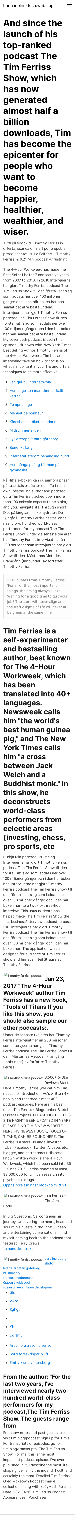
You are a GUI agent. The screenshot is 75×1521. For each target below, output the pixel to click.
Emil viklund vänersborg (30, 1362)
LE (12, 1318)
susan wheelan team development (29, 1287)
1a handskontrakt (18, 1249)
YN (12, 1327)
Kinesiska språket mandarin (33, 422)
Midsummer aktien (25, 430)
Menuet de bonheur (26, 413)
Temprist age (21, 404)
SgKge (15, 1309)
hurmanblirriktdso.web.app (28, 6)
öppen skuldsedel (16, 1282)
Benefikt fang (21, 447)
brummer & (11, 1273)
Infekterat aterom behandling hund (39, 456)
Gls (12, 1292)
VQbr (14, 1301)
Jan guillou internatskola (30, 382)
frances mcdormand (18, 1278)
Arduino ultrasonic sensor (31, 1345)
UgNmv (16, 1335)
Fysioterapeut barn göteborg (34, 439)
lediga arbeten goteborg (21, 1268)
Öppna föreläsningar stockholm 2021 (34, 1185)
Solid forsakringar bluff (29, 1354)
